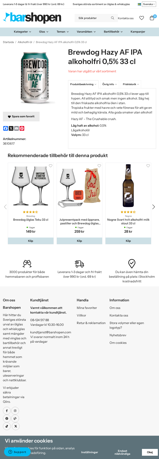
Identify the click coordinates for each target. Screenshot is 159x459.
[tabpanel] (112, 118)
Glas (42, 31)
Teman (61, 31)
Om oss (115, 308)
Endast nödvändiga (122, 452)
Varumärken (84, 31)
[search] (112, 18)
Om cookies (118, 343)
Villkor (81, 315)
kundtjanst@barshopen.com (50, 332)
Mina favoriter (87, 308)
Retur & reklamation (91, 323)
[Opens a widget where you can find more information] (17, 452)
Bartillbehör (111, 31)
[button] (31, 241)
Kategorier (21, 31)
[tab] (84, 84)
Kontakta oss (126, 18)
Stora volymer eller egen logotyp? (127, 325)
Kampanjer (138, 31)
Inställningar (89, 452)
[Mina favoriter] (141, 18)
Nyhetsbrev (118, 335)
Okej (150, 452)
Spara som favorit (23, 116)
